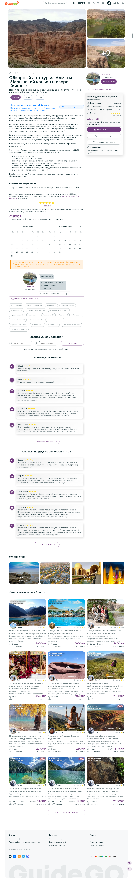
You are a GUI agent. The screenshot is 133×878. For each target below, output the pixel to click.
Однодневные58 (17, 315)
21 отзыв (39, 785)
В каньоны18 (53, 325)
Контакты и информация (17, 839)
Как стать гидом (95, 839)
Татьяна (30, 287)
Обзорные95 (51, 305)
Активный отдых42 (18, 320)
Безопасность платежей (57, 842)
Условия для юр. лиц (97, 845)
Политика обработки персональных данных (24, 842)
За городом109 (16, 305)
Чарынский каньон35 (19, 325)
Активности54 (48, 315)
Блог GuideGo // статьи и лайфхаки (19, 849)
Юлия (58, 627)
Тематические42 (36, 320)
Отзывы (40, 97)
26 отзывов (77, 785)
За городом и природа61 (59, 310)
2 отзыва (39, 733)
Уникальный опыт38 (55, 320)
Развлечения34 (37, 325)
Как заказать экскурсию (57, 839)
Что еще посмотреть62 (36, 310)
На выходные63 (16, 310)
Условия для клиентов (57, 845)
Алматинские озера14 (19, 329)
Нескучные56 (33, 315)
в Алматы (32, 289)
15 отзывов (77, 627)
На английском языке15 (71, 325)
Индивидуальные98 (34, 305)
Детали (28, 97)
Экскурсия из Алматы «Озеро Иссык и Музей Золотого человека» (47, 462)
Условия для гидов (96, 842)
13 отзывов (38, 627)
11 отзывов (116, 785)
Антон (97, 732)
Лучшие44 (77, 315)
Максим (59, 732)
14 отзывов (114, 627)
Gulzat (97, 627)
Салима (20, 627)
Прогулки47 (63, 315)
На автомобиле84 (67, 305)
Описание (15, 97)
